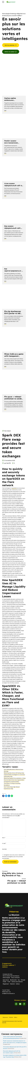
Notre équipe (6, 977)
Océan (4, 981)
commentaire (6, 817)
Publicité (12, 984)
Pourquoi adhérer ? (8, 965)
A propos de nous (7, 974)
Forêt (8, 981)
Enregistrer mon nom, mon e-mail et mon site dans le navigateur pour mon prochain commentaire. (13, 856)
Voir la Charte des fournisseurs (11, 976)
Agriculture (6, 980)
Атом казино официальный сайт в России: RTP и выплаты (13, 186)
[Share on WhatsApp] (12, 796)
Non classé (7, 431)
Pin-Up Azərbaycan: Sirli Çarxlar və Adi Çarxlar (12, 313)
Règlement (6, 984)
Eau (19, 980)
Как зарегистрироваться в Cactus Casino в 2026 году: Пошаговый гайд (13, 272)
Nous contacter (15, 977)
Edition (18, 984)
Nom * (3, 837)
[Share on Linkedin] (9, 796)
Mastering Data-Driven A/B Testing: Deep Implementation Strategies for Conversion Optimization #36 (14, 774)
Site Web (4, 849)
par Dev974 (7, 463)
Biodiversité (13, 980)
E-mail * (4, 843)
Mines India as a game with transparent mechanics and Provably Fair (13, 357)
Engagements (7, 963)
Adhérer (5, 967)
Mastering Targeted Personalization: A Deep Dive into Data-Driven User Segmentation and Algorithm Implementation (15, 780)
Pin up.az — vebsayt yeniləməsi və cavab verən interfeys (13, 399)
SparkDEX (14, 488)
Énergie (23, 980)
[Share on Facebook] (3, 796)
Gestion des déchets (17, 981)
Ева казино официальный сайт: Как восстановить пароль (12, 229)
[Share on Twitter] (6, 796)
